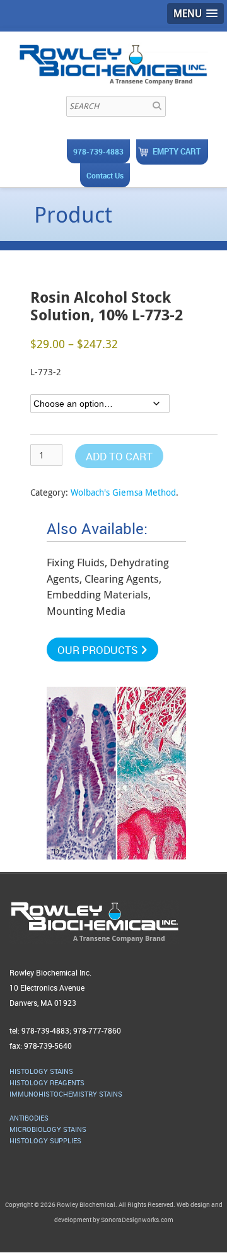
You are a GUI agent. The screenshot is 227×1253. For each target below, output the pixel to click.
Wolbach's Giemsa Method (123, 492)
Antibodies (29, 1117)
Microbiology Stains (47, 1129)
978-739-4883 (98, 151)
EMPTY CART (177, 151)
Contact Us (105, 175)
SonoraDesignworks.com (137, 1219)
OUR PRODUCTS (99, 650)
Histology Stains (41, 1071)
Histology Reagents (46, 1082)
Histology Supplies (45, 1140)
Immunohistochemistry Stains (65, 1094)
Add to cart (119, 456)
